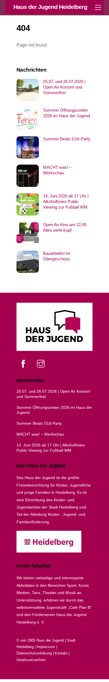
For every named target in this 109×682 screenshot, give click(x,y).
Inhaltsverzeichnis (31, 660)
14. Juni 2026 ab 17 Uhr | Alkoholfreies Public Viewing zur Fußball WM (66, 201)
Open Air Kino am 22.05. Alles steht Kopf (65, 227)
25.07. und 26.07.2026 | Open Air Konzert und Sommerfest (64, 87)
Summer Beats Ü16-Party (67, 138)
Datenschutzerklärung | (35, 653)
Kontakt (61, 653)
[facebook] (24, 363)
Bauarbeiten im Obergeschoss (56, 256)
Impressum (46, 647)
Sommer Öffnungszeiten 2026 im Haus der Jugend (66, 113)
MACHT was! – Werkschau (57, 170)
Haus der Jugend (50, 640)
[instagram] (41, 363)
